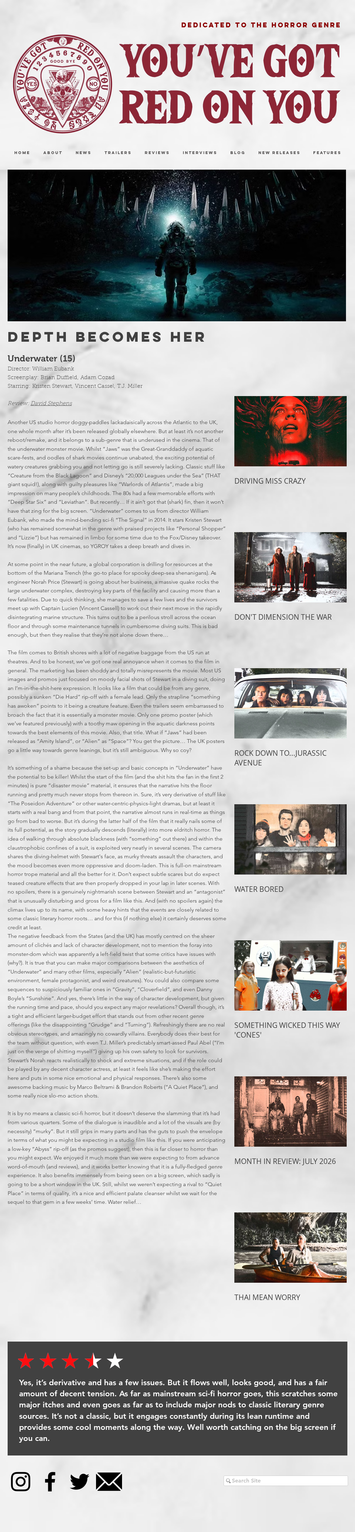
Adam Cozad (97, 377)
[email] (109, 1482)
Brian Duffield (59, 377)
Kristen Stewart (52, 386)
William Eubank (53, 369)
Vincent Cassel (94, 386)
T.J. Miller (129, 386)
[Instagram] (21, 1482)
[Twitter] (80, 1482)
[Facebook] (50, 1482)
